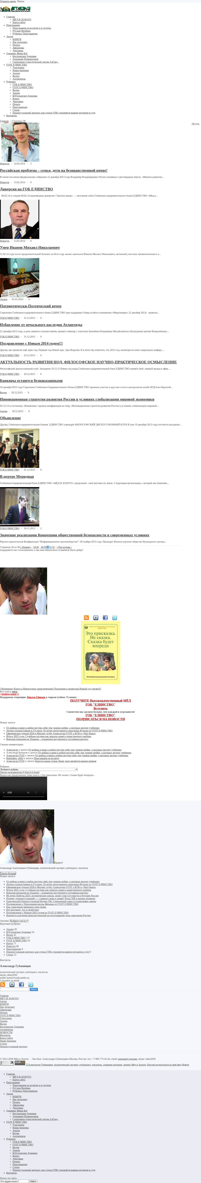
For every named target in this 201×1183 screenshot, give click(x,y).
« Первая (25, 547)
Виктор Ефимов (36, 697)
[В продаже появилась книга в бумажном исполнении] (100, 683)
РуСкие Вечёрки (21, 1088)
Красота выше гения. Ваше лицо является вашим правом (65, 761)
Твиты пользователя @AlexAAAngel (19, 772)
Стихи (9, 954)
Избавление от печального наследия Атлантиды (41, 325)
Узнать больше (8, 873)
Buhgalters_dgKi (14, 758)
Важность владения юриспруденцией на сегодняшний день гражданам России (48, 915)
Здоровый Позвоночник (25, 1116)
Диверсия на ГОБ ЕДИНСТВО (26, 189)
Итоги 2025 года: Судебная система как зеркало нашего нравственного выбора (48, 736)
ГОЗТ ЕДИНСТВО (16, 940)
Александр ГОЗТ (15, 755)
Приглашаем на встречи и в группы (32, 1085)
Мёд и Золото (15, 9)
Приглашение (13, 949)
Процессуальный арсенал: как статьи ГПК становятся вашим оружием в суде (47, 952)
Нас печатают (20, 1099)
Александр (12, 749)
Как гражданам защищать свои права (26, 907)
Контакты (11, 1173)
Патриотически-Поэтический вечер (30, 306)
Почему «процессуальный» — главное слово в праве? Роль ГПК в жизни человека (50, 898)
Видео (3, 392)
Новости (4, 163)
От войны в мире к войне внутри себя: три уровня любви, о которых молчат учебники (52, 728)
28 (42, 547)
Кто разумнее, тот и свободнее (22, 909)
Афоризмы (18, 1105)
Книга (9, 943)
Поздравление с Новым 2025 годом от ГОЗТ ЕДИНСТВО (37, 912)
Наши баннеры (21, 1127)
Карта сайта (19, 1079)
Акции (3, 299)
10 (34, 547)
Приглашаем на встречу (46, 758)
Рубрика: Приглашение (25, 1091)
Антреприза (19, 1136)
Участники (18, 1125)
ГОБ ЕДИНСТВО (9, 318)
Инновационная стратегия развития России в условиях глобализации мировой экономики (77, 399)
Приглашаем (13, 1082)
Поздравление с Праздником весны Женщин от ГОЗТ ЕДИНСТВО (42, 904)
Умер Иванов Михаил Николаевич (30, 247)
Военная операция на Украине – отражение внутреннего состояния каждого (47, 739)
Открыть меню (8, 1)
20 (37, 547)
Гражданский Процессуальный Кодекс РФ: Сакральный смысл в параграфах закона (51, 901)
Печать (16, 1102)
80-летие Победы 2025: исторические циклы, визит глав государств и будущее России (52, 895)
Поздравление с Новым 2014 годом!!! (31, 343)
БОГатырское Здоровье (18, 932)
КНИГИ (17, 1096)
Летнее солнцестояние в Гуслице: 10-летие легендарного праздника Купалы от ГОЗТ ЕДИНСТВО (59, 730)
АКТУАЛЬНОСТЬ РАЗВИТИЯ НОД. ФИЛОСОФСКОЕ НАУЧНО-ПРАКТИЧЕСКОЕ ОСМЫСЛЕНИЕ (88, 362)
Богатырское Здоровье (24, 1113)
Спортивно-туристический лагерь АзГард (36, 1119)
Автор (9, 1093)
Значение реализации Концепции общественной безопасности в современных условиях (74, 535)
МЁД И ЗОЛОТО (22, 1076)
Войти (185, 1064)
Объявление (10, 418)
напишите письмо (127, 1059)
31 (50, 547)
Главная (10, 1074)
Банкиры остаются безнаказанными (31, 380)
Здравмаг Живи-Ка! (16, 1110)
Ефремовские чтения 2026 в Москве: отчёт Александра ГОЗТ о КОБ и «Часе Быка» (51, 733)
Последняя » (65, 547)
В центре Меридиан (17, 476)
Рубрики (11, 1139)
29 (45, 547)
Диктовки (18, 1108)
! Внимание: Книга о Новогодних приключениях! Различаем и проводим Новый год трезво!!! (50, 688)
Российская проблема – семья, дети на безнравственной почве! (53, 170)
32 (53, 547)
